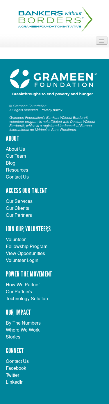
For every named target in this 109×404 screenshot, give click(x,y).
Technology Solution (27, 298)
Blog (10, 162)
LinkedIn (15, 381)
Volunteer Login (22, 260)
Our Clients (17, 208)
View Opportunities (25, 253)
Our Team (16, 155)
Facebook (16, 368)
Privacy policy (51, 109)
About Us (15, 148)
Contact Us (17, 176)
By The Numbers (23, 322)
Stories (13, 336)
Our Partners (19, 215)
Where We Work (23, 329)
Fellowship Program (26, 246)
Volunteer (16, 239)
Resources (17, 169)
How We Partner (23, 284)
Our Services (19, 201)
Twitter (12, 375)
